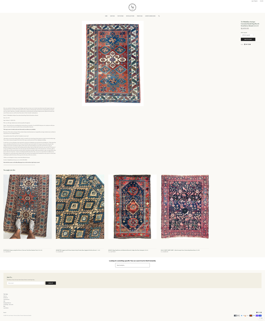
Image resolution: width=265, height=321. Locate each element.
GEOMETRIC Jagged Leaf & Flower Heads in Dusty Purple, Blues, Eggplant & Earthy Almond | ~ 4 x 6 (78, 250)
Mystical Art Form (130, 15)
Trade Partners (6, 299)
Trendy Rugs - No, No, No (8, 304)
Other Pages (5, 294)
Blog (4, 306)
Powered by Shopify (27, 315)
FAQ (4, 301)
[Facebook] (257, 312)
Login (252, 1)
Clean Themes (20, 315)
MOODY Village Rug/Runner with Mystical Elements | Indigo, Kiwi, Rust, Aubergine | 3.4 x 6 (128, 250)
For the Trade (120, 15)
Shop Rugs (112, 15)
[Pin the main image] (248, 44)
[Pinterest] (261, 312)
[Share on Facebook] (244, 44)
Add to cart (248, 39)
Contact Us (5, 297)
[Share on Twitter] (246, 44)
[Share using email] (250, 44)
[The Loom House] (132, 7)
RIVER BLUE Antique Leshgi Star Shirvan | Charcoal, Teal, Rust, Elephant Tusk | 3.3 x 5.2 (22, 250)
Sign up (50, 283)
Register (256, 1)
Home (106, 15)
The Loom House (10, 315)
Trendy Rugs (139, 15)
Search (4, 312)
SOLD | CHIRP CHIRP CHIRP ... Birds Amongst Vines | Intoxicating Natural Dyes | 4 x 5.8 (180, 250)
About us (5, 296)
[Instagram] (259, 312)
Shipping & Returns (7, 302)
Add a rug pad (244, 32)
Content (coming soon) (150, 15)
